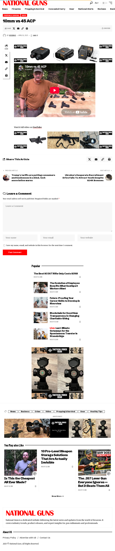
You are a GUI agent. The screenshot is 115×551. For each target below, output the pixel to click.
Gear (82, 411)
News (13, 411)
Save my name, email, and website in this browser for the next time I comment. (39, 245)
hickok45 (12, 35)
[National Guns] (25, 3)
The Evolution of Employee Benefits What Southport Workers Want (65, 286)
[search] (91, 3)
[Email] (18, 28)
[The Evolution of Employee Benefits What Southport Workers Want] (41, 287)
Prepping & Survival (11, 15)
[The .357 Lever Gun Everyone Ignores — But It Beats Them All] (94, 463)
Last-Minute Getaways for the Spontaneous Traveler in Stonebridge (63, 332)
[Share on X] (14, 28)
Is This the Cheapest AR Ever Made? (19, 480)
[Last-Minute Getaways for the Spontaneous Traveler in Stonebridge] (41, 333)
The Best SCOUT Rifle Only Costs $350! (56, 273)
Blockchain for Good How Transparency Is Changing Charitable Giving (64, 316)
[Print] (27, 28)
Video (24, 15)
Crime (37, 411)
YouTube (37, 127)
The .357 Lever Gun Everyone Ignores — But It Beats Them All (93, 482)
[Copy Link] (23, 28)
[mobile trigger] (109, 3)
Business (25, 411)
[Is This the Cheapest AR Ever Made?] (20, 463)
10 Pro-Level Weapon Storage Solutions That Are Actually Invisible (56, 456)
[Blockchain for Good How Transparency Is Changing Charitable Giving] (41, 317)
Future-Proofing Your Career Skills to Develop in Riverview (65, 301)
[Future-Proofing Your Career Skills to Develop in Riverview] (41, 302)
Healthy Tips (96, 411)
